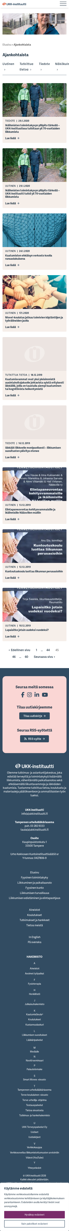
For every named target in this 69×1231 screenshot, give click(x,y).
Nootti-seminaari (34, 1060)
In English (34, 937)
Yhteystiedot (34, 1167)
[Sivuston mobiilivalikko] (63, 4)
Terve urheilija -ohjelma (34, 1100)
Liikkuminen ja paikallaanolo (34, 883)
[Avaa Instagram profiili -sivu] (29, 694)
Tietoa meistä (34, 925)
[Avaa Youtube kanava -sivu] (45, 694)
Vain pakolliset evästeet (34, 1223)
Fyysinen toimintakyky (34, 877)
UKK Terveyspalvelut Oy (34, 1127)
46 (14, 657)
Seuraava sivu (43, 657)
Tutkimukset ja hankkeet (35, 920)
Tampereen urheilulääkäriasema (34, 1089)
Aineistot (34, 910)
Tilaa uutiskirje (32, 716)
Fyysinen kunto (34, 888)
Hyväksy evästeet (34, 1214)
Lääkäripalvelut (34, 1040)
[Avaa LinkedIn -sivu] (36, 694)
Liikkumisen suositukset (34, 1034)
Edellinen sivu (20, 650)
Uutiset (34, 1132)
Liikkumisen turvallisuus (34, 893)
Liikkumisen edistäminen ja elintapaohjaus (34, 898)
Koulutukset (34, 915)
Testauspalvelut (34, 1105)
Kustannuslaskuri (34, 1024)
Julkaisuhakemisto (34, 1004)
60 (26, 657)
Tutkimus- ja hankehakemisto (34, 1115)
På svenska (34, 942)
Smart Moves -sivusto (34, 1079)
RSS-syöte (34, 739)
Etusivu (7, 44)
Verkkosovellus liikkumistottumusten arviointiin (34, 1152)
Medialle (34, 1051)
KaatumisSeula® (34, 1014)
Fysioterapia (34, 983)
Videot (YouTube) (34, 1157)
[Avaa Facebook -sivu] (22, 694)
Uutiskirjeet (34, 1137)
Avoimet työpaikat (34, 973)
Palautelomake (34, 1069)
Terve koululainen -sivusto (34, 1094)
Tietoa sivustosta (34, 1110)
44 (48, 650)
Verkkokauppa (34, 1147)
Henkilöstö (34, 994)
